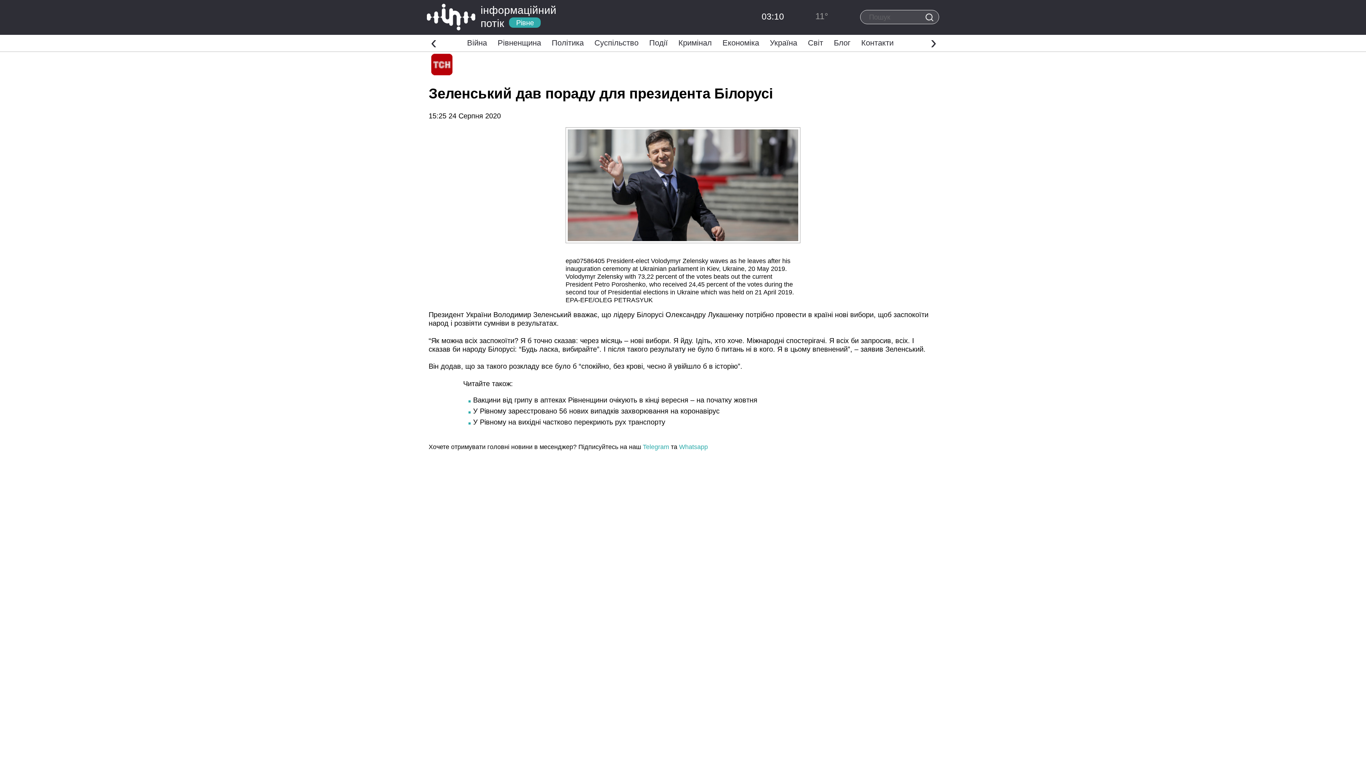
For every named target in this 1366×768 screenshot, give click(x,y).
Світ (815, 42)
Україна (783, 42)
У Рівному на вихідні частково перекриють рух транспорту (569, 422)
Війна (477, 42)
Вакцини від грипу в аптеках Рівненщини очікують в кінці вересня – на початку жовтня (615, 400)
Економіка (740, 42)
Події (658, 42)
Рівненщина (519, 42)
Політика (568, 42)
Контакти (877, 42)
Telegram (656, 446)
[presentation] (434, 42)
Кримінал (695, 42)
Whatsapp (693, 446)
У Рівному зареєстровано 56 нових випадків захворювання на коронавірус (596, 411)
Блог (842, 42)
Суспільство (616, 42)
